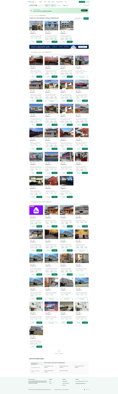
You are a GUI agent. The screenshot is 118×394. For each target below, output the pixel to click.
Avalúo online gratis (65, 383)
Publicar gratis (82, 1)
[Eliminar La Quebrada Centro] (36, 5)
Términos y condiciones (58, 389)
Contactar (33, 41)
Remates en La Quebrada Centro (35, 371)
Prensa (50, 383)
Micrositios (64, 385)
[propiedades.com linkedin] (88, 389)
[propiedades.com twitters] (84, 389)
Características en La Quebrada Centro (34, 364)
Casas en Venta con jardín (64, 370)
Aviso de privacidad (66, 389)
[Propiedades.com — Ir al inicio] (32, 1)
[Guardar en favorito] (42, 21)
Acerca (50, 381)
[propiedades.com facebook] (86, 389)
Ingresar (87, 1)
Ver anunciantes (51, 101)
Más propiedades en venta (35, 367)
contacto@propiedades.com (80, 383)
